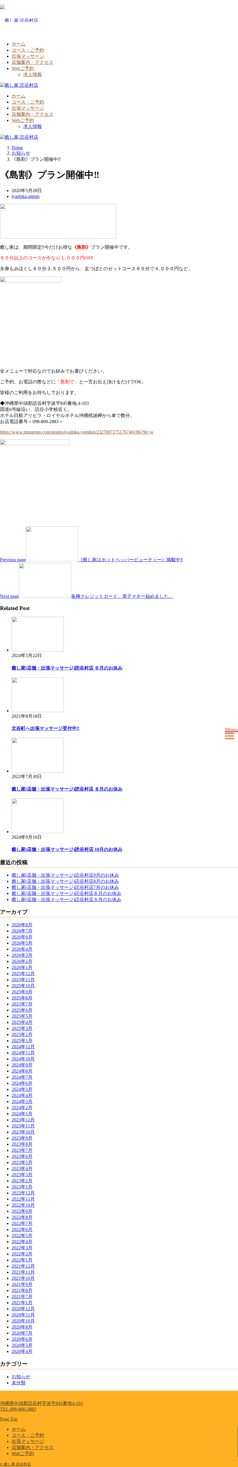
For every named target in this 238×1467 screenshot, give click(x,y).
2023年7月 (22, 1150)
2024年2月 (22, 1107)
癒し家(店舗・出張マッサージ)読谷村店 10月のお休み (67, 849)
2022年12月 (23, 1192)
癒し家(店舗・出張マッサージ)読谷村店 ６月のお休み (67, 667)
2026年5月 (22, 943)
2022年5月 (22, 1235)
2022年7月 (22, 1223)
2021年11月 (23, 1272)
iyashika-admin (25, 196)
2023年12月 (23, 1119)
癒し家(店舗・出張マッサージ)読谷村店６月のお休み (66, 893)
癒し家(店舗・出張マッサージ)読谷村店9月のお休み (65, 875)
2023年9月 (22, 1138)
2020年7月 (22, 1333)
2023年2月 (22, 1180)
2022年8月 (22, 1217)
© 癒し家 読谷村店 (15, 1464)
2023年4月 (22, 1168)
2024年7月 (22, 1077)
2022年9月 (22, 1211)
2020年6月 (22, 1339)
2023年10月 (23, 1131)
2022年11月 (23, 1199)
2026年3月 (22, 955)
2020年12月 (23, 1308)
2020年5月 (22, 1345)
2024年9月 (22, 1064)
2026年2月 (22, 961)
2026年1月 (22, 967)
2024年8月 (22, 1071)
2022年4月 (22, 1241)
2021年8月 (22, 1290)
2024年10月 (23, 1058)
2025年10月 (23, 985)
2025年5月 (22, 1016)
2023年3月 (22, 1174)
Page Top (8, 1419)
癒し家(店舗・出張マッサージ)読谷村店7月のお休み (65, 887)
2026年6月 (22, 936)
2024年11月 (23, 1052)
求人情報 (32, 74)
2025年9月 (22, 991)
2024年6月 (22, 1083)
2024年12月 (23, 1046)
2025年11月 (23, 979)
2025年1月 (22, 1040)
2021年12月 (23, 1266)
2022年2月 (22, 1253)
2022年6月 (22, 1229)
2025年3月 (22, 1028)
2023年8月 (22, 1144)
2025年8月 (22, 997)
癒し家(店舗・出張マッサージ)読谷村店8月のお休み (65, 881)
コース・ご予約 (28, 50)
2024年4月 (22, 1095)
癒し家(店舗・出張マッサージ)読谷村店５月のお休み (66, 899)
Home (17, 147)
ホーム (19, 43)
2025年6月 (22, 1010)
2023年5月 (22, 1162)
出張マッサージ (28, 56)
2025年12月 (23, 973)
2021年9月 (22, 1284)
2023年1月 (22, 1186)
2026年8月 (22, 924)
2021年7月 (22, 1296)
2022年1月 (22, 1259)
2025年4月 (22, 1022)
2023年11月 (23, 1125)
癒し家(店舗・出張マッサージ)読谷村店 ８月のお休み (67, 788)
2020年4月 (22, 1351)
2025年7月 (22, 1004)
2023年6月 (22, 1156)
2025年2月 (22, 1034)
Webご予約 (23, 68)
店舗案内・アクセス (32, 62)
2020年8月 (22, 1327)
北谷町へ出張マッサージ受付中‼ (46, 728)
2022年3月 (22, 1247)
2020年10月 (23, 1320)
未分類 (19, 1382)
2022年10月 (23, 1205)
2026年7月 (22, 930)
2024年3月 (22, 1101)
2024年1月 (22, 1113)
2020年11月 (23, 1314)
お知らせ (21, 1376)
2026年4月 (22, 949)
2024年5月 (22, 1089)
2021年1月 (22, 1302)
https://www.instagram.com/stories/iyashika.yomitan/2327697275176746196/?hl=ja (76, 432)
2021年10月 (23, 1278)
